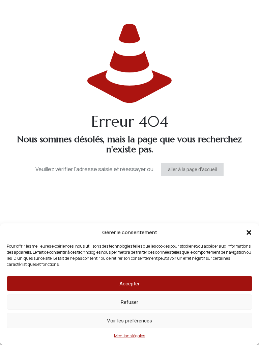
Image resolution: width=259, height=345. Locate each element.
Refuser (129, 302)
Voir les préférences (129, 321)
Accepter (129, 284)
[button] (249, 232)
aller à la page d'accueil (192, 169)
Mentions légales (129, 336)
